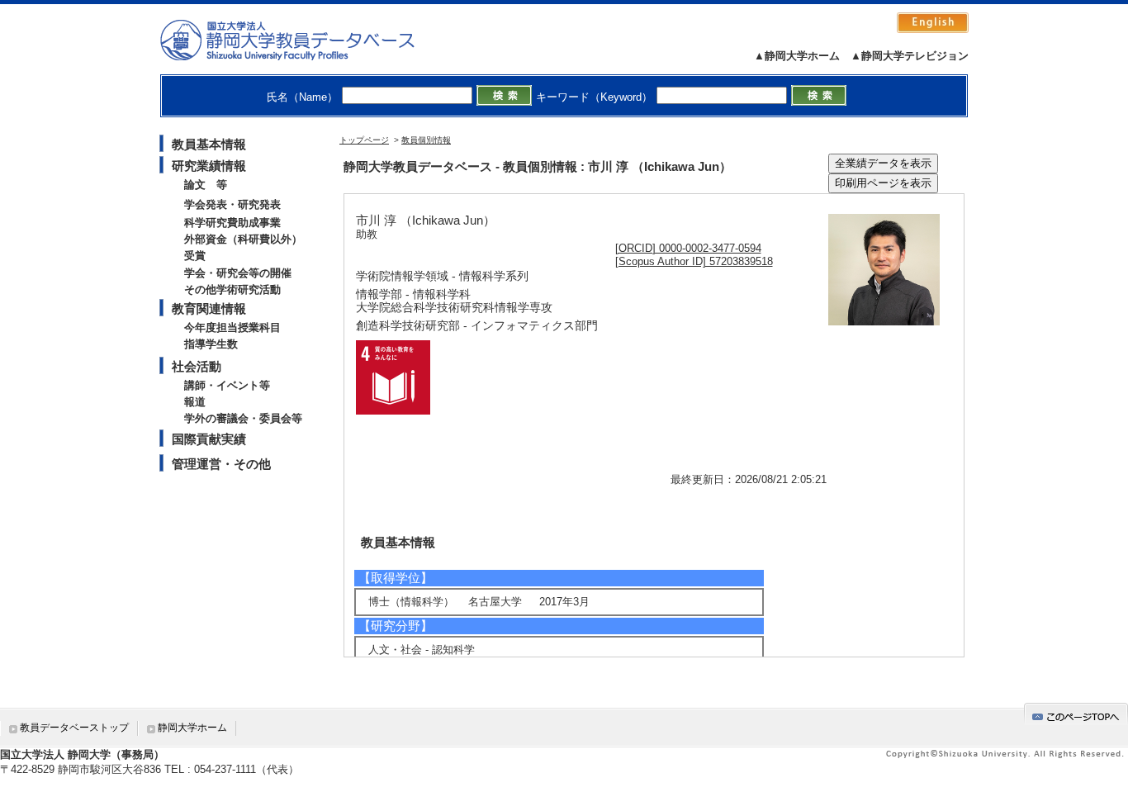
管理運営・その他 (221, 464)
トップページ (364, 140)
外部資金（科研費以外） (243, 239)
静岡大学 (304, 39)
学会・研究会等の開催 (237, 273)
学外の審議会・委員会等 (243, 418)
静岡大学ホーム (192, 727)
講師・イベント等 (227, 385)
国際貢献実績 (209, 439)
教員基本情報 (209, 144)
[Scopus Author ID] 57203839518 (694, 261)
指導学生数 (211, 344)
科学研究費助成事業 (232, 222)
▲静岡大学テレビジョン (910, 56)
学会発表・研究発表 (232, 204)
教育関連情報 (209, 308)
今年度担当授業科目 (232, 327)
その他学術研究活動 (232, 289)
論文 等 (205, 184)
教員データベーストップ (74, 727)
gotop (1076, 714)
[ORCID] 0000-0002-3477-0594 (688, 248)
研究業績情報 (209, 166)
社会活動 (196, 366)
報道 (195, 402)
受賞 (195, 255)
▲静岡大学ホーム (797, 56)
